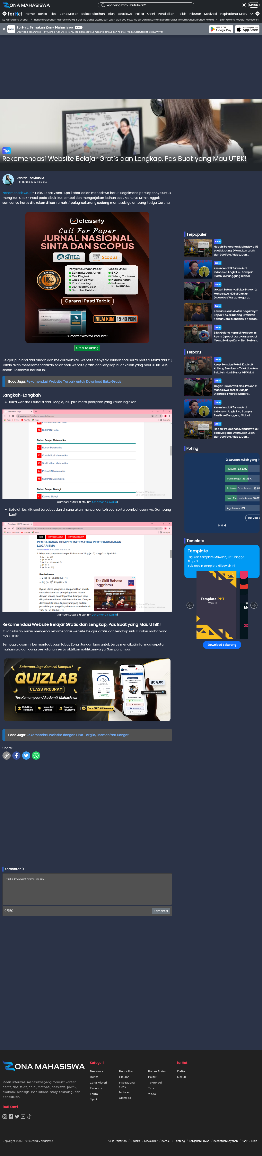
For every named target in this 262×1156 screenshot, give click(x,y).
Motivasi (210, 13)
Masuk (253, 5)
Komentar (161, 911)
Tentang (179, 1140)
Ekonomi (96, 1088)
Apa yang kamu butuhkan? (126, 5)
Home (30, 13)
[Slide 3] (225, 525)
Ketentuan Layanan (225, 1140)
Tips (53, 13)
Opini (151, 13)
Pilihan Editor (157, 1071)
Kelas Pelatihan (93, 13)
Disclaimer (151, 1140)
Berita (42, 13)
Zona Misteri (69, 13)
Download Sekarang (222, 645)
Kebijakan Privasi (199, 1140)
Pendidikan (166, 13)
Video (152, 1093)
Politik (182, 13)
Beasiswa (125, 13)
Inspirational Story (127, 1084)
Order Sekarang (87, 348)
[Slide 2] (222, 525)
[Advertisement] (131, 67)
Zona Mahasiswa (42, 1141)
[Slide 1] (219, 525)
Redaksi (135, 1140)
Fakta (140, 13)
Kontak (165, 1140)
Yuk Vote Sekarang (222, 518)
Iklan (111, 13)
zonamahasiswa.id (17, 192)
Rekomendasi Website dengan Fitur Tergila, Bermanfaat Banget (77, 735)
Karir (244, 1140)
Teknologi (155, 1082)
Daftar (181, 1071)
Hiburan (195, 13)
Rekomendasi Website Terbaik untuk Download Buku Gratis (73, 381)
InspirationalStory (233, 13)
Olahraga (125, 1097)
